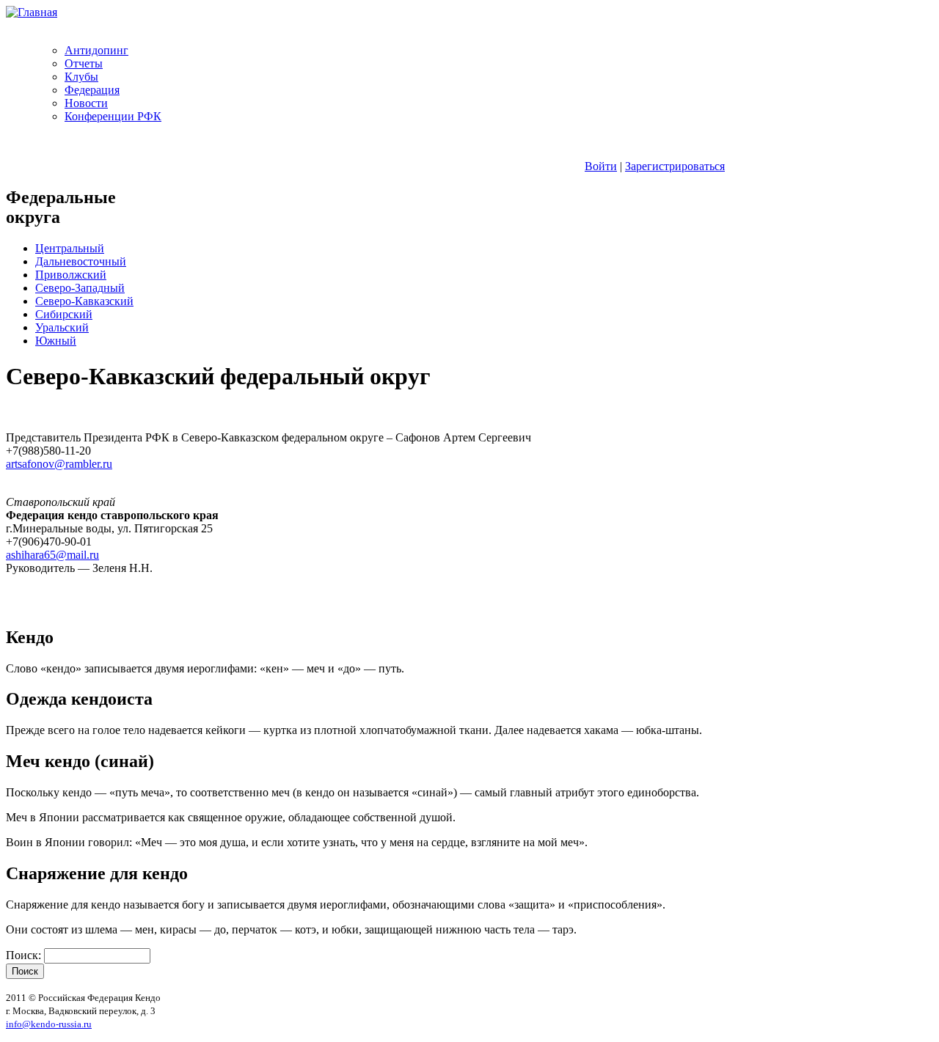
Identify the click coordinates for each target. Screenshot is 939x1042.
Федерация (92, 90)
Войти (601, 166)
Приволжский (70, 274)
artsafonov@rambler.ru (59, 464)
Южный (55, 340)
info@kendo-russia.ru (49, 1024)
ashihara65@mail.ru (52, 554)
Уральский (62, 327)
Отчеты (84, 63)
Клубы (81, 76)
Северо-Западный (80, 288)
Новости (86, 103)
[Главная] (31, 12)
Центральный (69, 248)
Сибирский (63, 314)
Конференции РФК (113, 116)
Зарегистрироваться (675, 166)
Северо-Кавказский (84, 301)
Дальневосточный (80, 261)
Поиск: (25, 955)
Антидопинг (96, 50)
